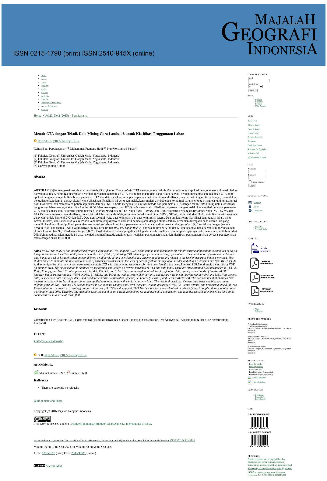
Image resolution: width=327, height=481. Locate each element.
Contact (44, 109)
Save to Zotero (259, 382)
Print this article (255, 364)
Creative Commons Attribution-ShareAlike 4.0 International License (110, 423)
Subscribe (259, 311)
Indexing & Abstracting (51, 103)
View (257, 309)
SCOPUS (259, 227)
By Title (258, 104)
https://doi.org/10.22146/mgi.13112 (58, 141)
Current (44, 92)
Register (44, 86)
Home (43, 75)
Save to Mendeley (259, 377)
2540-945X (78, 453)
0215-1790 (48, 453)
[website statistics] (39, 466)
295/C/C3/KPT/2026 (114, 440)
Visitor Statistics (254, 153)
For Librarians (260, 399)
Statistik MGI (54, 466)
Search (44, 89)
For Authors (259, 397)
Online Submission (255, 137)
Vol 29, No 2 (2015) (56, 115)
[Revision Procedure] (260, 268)
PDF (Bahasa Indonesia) (48, 341)
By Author (259, 102)
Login (44, 82)
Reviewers (251, 141)
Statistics (45, 99)
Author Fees (252, 121)
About (44, 79)
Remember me (258, 182)
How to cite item (255, 369)
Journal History (253, 133)
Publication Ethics (255, 145)
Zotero (256, 207)
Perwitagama (79, 115)
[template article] (259, 254)
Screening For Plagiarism (257, 149)
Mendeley (257, 203)
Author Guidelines (49, 106)
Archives (45, 96)
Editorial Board (253, 125)
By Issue (258, 100)
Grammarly (258, 211)
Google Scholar (261, 229)
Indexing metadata (256, 367)
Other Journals (260, 106)
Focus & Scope (253, 129)
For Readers (259, 395)
